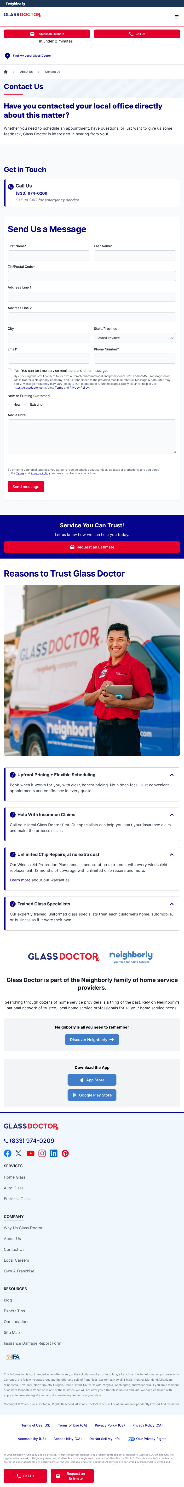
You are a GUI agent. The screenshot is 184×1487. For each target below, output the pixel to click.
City (11, 328)
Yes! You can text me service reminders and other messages (61, 370)
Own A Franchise (19, 1271)
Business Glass (17, 1198)
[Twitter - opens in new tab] (19, 1153)
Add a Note (17, 415)
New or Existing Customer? (29, 396)
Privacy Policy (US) (110, 1425)
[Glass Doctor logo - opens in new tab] (64, 957)
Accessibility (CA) (67, 1439)
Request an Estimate (50, 34)
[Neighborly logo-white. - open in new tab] (16, 3)
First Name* (17, 246)
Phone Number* (106, 349)
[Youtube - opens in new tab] (30, 1153)
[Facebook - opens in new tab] (8, 1153)
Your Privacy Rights (151, 1439)
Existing (36, 404)
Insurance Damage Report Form (32, 1343)
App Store (95, 1080)
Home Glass (15, 1177)
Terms (59, 387)
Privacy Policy (79, 387)
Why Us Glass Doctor (23, 1227)
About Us (12, 1238)
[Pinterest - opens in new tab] (65, 1153)
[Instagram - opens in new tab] (42, 1153)
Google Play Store (95, 1095)
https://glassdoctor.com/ (30, 387)
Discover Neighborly (88, 1039)
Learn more (20, 880)
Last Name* (103, 246)
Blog (8, 1300)
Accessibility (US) (32, 1439)
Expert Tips (14, 1310)
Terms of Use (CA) (72, 1425)
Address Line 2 (20, 308)
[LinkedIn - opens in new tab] (54, 1153)
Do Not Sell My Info (104, 1439)
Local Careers (16, 1260)
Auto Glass (13, 1188)
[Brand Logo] (92, 1126)
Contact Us (14, 1249)
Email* (12, 349)
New (17, 404)
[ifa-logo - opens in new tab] (13, 1357)
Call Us (140, 34)
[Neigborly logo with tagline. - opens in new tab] (132, 957)
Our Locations (16, 1321)
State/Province (105, 328)
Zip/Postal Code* (21, 267)
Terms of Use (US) (35, 1425)
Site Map (12, 1332)
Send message (25, 486)
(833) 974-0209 (31, 193)
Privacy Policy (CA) (147, 1425)
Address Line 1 (19, 287)
